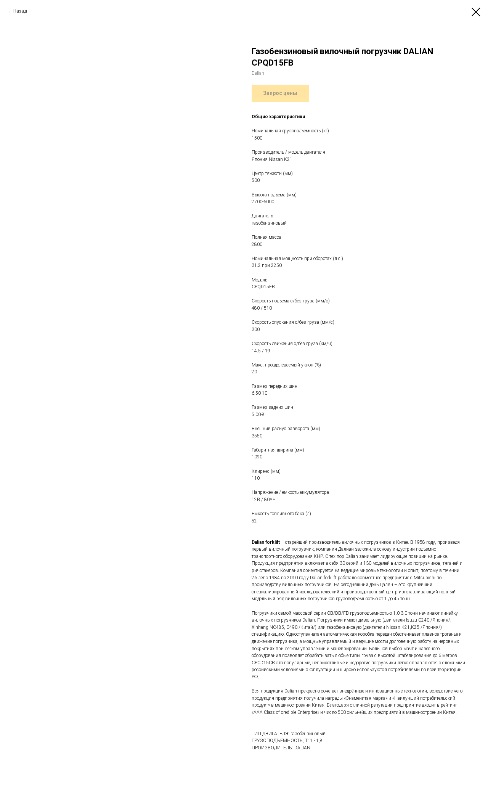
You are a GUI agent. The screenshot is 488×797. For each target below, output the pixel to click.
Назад (20, 11)
